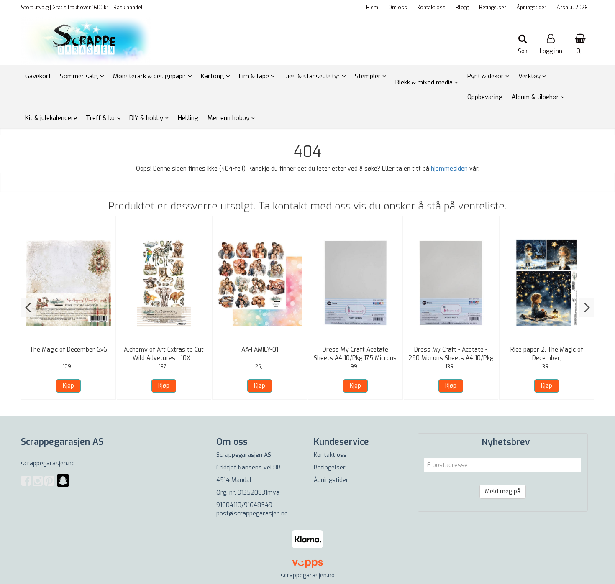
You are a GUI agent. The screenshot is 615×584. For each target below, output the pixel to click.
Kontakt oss (431, 7)
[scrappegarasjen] (63, 486)
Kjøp (68, 386)
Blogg (462, 7)
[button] (28, 307)
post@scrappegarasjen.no (252, 514)
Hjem (372, 7)
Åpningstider (531, 7)
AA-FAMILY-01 (259, 350)
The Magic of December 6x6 (68, 350)
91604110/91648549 (244, 505)
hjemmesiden (449, 169)
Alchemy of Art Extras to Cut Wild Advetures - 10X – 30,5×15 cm (164, 358)
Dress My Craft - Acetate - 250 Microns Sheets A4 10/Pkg (450, 354)
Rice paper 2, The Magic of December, (546, 354)
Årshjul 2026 (572, 7)
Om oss (397, 7)
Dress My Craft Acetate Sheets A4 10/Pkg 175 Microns (355, 354)
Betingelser (492, 7)
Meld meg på (502, 491)
